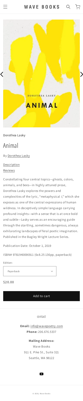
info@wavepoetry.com (46, 326)
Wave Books (45, 393)
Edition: (8, 262)
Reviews (9, 170)
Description (11, 164)
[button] (5, 6)
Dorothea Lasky (14, 135)
